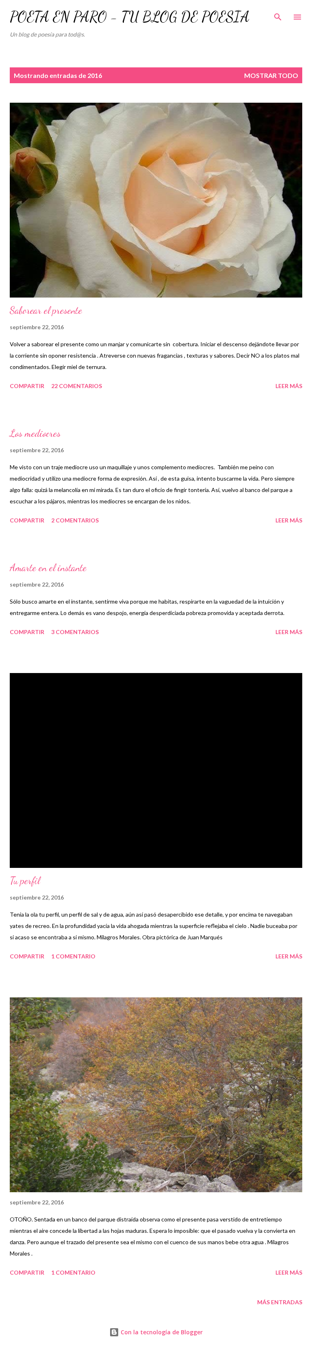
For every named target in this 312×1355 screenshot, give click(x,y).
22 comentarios (76, 385)
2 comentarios (75, 520)
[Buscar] (278, 14)
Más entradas (279, 1302)
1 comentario (73, 956)
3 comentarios (75, 631)
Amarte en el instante (48, 568)
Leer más (288, 385)
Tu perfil (25, 881)
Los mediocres (35, 433)
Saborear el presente (46, 310)
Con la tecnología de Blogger (161, 1332)
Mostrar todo (271, 75)
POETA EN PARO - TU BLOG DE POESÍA (129, 17)
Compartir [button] (27, 385)
